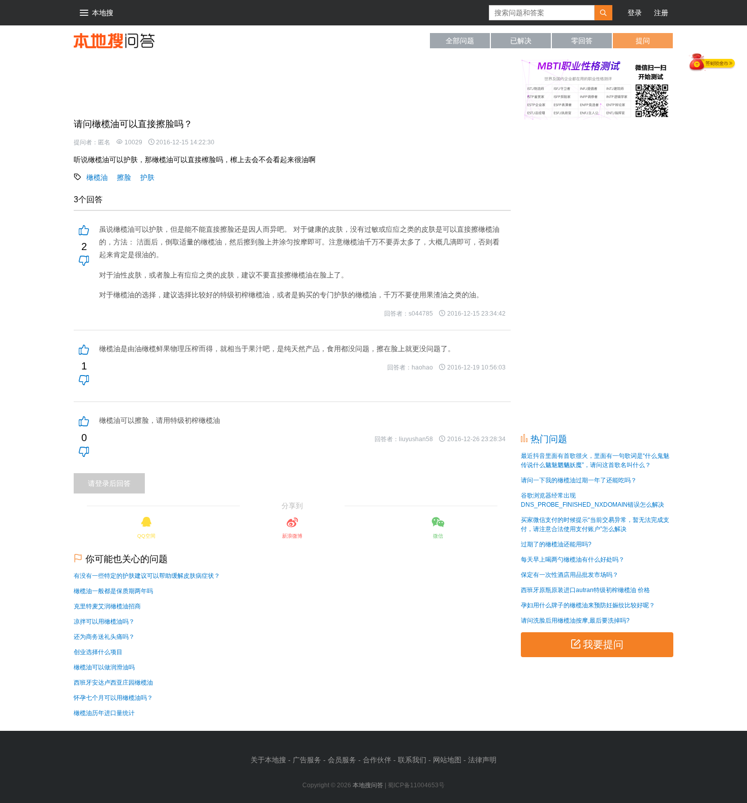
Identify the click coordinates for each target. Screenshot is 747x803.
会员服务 (342, 760)
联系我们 (412, 760)
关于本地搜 (268, 760)
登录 (635, 13)
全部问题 (460, 41)
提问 (643, 41)
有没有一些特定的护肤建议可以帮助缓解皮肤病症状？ (147, 575)
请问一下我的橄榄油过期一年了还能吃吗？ (579, 480)
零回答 (582, 41)
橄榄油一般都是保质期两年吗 (113, 591)
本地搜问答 (114, 40)
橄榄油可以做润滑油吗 (104, 667)
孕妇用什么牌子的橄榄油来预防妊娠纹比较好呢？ (588, 605)
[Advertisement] (259, 86)
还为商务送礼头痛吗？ (104, 636)
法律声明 (482, 760)
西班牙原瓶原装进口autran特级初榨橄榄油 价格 (585, 590)
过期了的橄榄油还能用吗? (556, 544)
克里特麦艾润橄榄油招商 (107, 606)
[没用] (84, 261)
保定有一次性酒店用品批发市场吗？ (569, 574)
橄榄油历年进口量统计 (104, 713)
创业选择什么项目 (98, 652)
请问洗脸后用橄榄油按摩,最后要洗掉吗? (575, 620)
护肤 (147, 177)
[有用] (84, 231)
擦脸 (124, 177)
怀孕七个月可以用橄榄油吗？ (113, 697)
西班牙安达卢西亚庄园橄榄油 (113, 682)
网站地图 (447, 760)
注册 (661, 13)
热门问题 (549, 439)
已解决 (521, 41)
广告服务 (307, 760)
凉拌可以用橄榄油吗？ (104, 621)
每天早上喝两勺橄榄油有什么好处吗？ (573, 559)
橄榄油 (97, 177)
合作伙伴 (377, 760)
